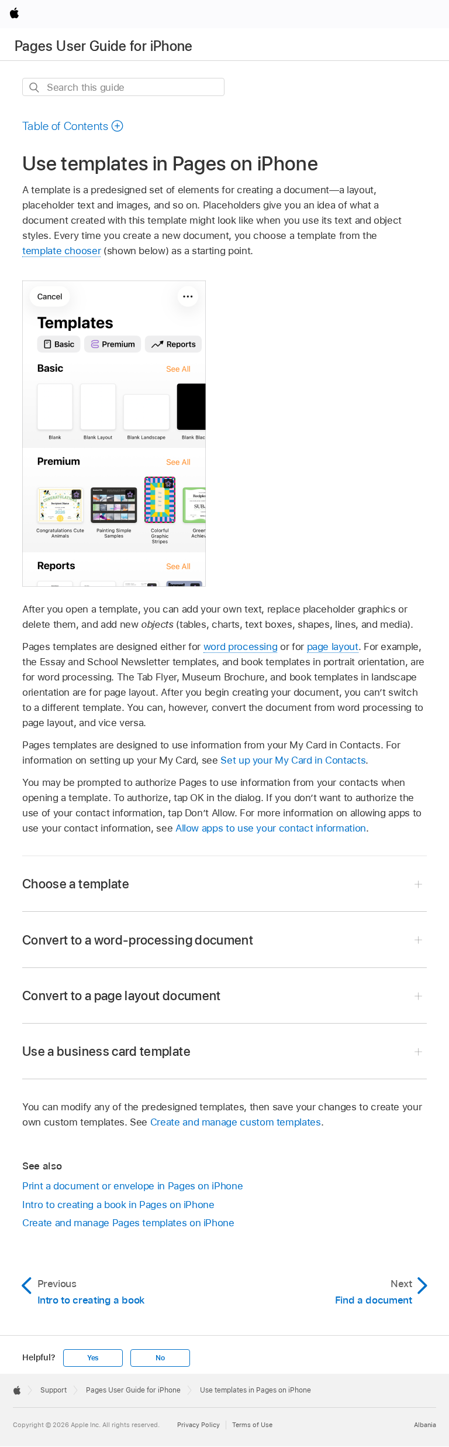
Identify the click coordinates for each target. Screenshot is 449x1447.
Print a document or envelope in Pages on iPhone (132, 1186)
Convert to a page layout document (121, 995)
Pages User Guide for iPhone (104, 45)
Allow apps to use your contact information (270, 828)
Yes (93, 1358)
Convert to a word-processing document (137, 939)
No (160, 1358)
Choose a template (75, 883)
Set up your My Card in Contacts (292, 760)
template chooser (61, 250)
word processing (240, 646)
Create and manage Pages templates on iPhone (128, 1223)
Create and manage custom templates (235, 1122)
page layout (332, 646)
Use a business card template (106, 1051)
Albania (425, 1425)
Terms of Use (252, 1425)
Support (53, 1390)
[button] (73, 126)
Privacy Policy (198, 1425)
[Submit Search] (35, 87)
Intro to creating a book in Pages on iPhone (118, 1204)
